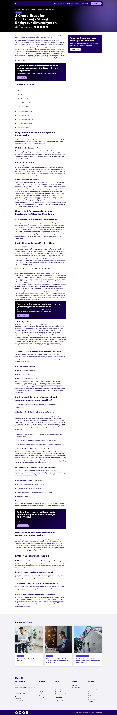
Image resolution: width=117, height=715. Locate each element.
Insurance (90, 693)
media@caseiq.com (19, 702)
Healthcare (90, 691)
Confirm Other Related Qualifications (27, 102)
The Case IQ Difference (43, 684)
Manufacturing (91, 697)
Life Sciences (91, 695)
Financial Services (91, 687)
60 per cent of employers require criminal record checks (48, 356)
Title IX (56, 704)
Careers (40, 687)
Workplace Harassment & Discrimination (77, 684)
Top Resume (56, 224)
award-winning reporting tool (49, 545)
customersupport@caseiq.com (21, 700)
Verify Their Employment (24, 94)
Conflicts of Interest (76, 687)
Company (41, 689)
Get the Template (19, 407)
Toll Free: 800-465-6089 (20, 693)
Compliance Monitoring (60, 689)
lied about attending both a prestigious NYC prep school (50, 260)
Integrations (41, 695)
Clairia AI (57, 684)
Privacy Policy (91, 712)
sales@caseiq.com (18, 698)
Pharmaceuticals (91, 699)
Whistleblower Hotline (59, 687)
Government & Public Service (94, 689)
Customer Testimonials (43, 685)
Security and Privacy (43, 697)
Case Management (59, 685)
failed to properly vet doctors (25, 293)
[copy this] (35, 27)
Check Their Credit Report (24, 115)
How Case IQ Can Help (24, 127)
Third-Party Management (60, 693)
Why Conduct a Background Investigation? (29, 90)
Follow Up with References (25, 106)
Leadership (41, 691)
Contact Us (41, 693)
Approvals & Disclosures (60, 691)
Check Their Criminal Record (25, 111)
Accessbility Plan (99, 712)
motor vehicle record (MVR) (23, 451)
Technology (90, 701)
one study (24, 246)
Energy (89, 685)
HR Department (58, 702)
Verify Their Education (23, 98)
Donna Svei (58, 339)
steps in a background (53, 354)
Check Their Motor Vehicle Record (26, 119)
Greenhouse (38, 284)
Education (90, 684)
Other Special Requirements (25, 123)
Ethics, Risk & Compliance (60, 700)
